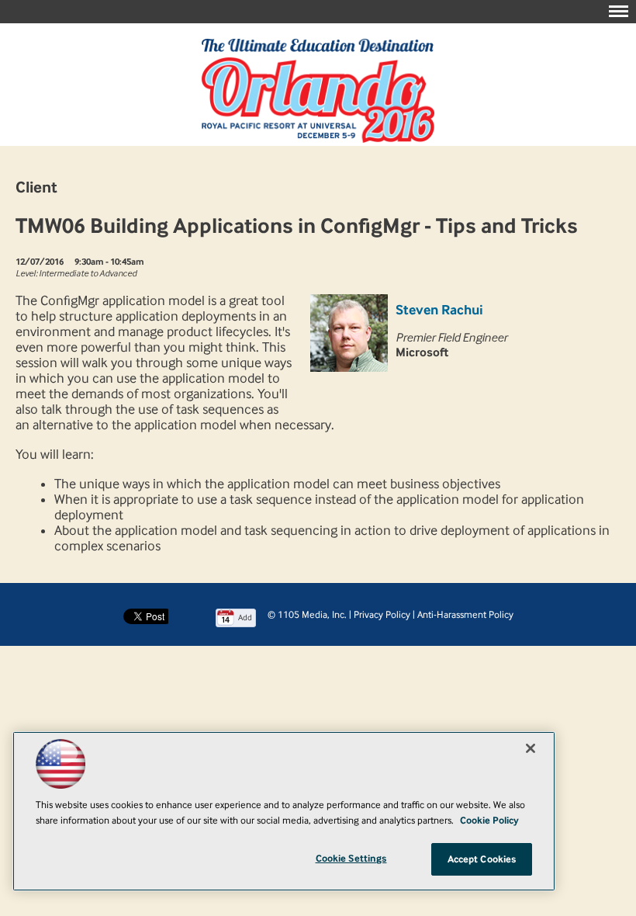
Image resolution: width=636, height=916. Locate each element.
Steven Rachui (439, 309)
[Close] (530, 748)
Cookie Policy (489, 820)
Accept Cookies (482, 859)
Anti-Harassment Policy (465, 614)
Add (245, 617)
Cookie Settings (351, 858)
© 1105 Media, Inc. (307, 614)
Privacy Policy (382, 614)
